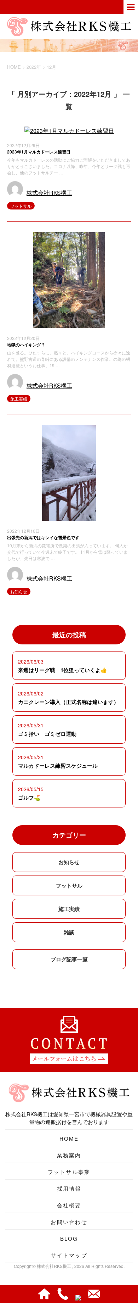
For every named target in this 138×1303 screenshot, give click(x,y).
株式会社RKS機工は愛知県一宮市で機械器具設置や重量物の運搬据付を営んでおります (69, 1117)
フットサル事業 (69, 1171)
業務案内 (69, 1155)
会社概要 (69, 1205)
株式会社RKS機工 (49, 193)
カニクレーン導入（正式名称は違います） (68, 702)
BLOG (69, 1238)
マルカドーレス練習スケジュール (58, 766)
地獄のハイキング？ (26, 344)
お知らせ (18, 591)
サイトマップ (69, 1255)
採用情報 (69, 1188)
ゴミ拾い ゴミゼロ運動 (47, 734)
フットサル (20, 206)
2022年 (34, 66)
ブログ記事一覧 (69, 959)
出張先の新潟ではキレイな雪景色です (43, 537)
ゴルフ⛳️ (29, 797)
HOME (69, 1138)
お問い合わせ (69, 1221)
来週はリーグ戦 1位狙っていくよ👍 (62, 670)
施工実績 (18, 399)
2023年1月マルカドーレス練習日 (38, 152)
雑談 (69, 932)
